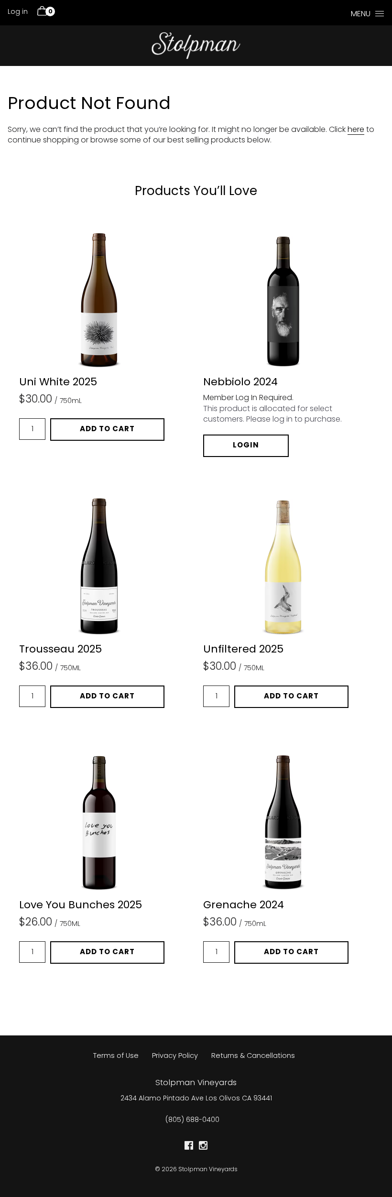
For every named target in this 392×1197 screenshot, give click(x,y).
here (356, 130)
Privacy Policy (175, 1056)
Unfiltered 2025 (243, 650)
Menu (360, 14)
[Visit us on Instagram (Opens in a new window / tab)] (203, 1147)
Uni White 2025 (58, 383)
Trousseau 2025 (60, 650)
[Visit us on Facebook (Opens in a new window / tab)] (189, 1147)
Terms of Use (116, 1056)
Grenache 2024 (243, 905)
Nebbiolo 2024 (240, 383)
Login (246, 445)
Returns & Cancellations (253, 1056)
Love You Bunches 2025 (80, 905)
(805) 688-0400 (192, 1120)
